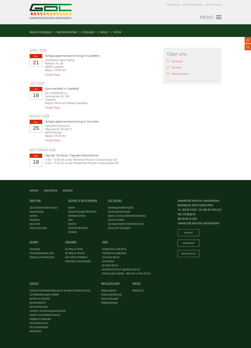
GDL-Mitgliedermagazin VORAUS (44, 295)
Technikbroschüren (39, 323)
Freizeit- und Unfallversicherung (45, 315)
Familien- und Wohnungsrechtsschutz (48, 311)
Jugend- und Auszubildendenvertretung (126, 216)
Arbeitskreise (192, 4)
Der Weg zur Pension (75, 253)
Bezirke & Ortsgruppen (41, 32)
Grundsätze (35, 249)
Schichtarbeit (108, 261)
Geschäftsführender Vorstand (44, 208)
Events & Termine (116, 220)
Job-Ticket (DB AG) (110, 266)
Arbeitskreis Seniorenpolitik (78, 261)
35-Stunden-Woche (111, 257)
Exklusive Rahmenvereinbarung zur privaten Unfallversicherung (60, 291)
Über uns (35, 201)
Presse (136, 284)
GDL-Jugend (115, 201)
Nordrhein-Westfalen (67, 32)
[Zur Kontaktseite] (248, 40)
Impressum (188, 243)
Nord (70, 220)
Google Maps (52, 74)
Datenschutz (188, 253)
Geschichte (35, 224)
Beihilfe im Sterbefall (40, 299)
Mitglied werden (108, 291)
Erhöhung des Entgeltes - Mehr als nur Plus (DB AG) (126, 274)
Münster (104, 32)
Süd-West (72, 232)
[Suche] (248, 47)
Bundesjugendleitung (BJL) (120, 208)
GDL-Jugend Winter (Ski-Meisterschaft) (126, 224)
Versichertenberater (39, 327)
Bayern (71, 208)
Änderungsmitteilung (111, 295)
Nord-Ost (72, 224)
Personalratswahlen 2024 (41, 253)
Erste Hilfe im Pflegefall (76, 257)
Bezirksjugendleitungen (119, 212)
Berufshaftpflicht (38, 303)
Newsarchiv (137, 291)
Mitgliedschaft (110, 284)
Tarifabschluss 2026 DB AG (114, 249)
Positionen (35, 220)
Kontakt (188, 232)
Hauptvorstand (37, 212)
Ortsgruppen (88, 32)
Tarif (105, 242)
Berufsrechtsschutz (39, 307)
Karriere (173, 4)
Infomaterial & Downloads (114, 253)
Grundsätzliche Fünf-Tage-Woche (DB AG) (121, 270)
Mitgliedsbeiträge (109, 303)
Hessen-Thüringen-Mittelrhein (82, 212)
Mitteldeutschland (77, 216)
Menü (207, 17)
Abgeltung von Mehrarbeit (42, 257)
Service (34, 284)
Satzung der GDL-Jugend (119, 228)
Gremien (34, 216)
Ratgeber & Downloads (40, 319)
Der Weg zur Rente (74, 249)
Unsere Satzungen (38, 228)
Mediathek (213, 4)
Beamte (34, 242)
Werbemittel (35, 331)
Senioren (70, 242)
